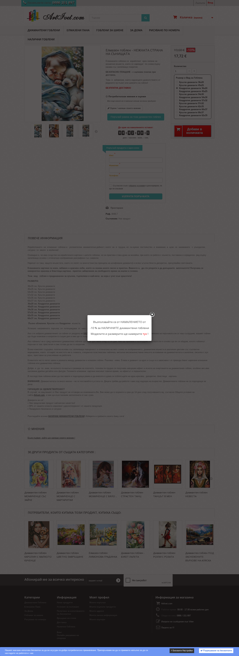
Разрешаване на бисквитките (217, 650)
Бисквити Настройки (182, 650)
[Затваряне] (152, 314)
